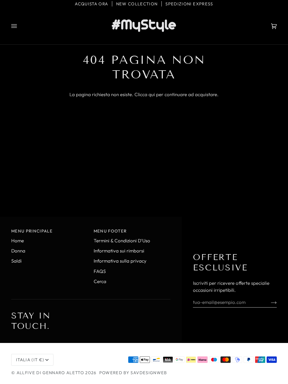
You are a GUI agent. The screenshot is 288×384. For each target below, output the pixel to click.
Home (17, 240)
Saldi (16, 261)
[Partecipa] (269, 301)
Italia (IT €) (30, 359)
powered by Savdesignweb (133, 372)
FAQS (100, 271)
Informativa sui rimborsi (119, 251)
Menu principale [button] (32, 231)
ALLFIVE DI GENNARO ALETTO (50, 372)
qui (151, 94)
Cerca (100, 281)
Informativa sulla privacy (120, 261)
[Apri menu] (19, 26)
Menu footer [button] (110, 231)
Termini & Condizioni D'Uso (122, 240)
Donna (18, 251)
